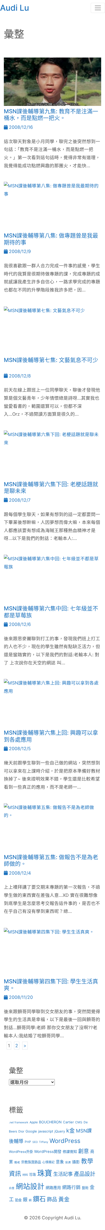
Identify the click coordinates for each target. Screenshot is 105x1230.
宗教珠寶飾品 (31, 1162)
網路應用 (53, 1187)
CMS (78, 1122)
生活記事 (63, 1174)
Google (31, 1131)
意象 (60, 1161)
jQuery (60, 1131)
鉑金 (18, 1200)
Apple (34, 1122)
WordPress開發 (47, 1151)
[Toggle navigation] (98, 8)
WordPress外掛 (21, 1152)
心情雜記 (48, 1162)
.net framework (18, 1122)
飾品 (52, 1199)
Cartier (68, 1122)
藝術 (85, 1188)
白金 (12, 1188)
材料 (25, 1175)
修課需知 (70, 1151)
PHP (28, 1142)
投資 (68, 1162)
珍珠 (32, 1174)
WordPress (64, 1140)
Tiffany (43, 1142)
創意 (83, 1151)
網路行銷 (71, 1187)
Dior (21, 1131)
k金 (70, 1130)
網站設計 (30, 1186)
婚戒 (17, 1162)
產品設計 (84, 1173)
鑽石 (39, 1199)
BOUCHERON (50, 1122)
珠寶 (44, 1173)
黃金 (64, 1199)
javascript (45, 1131)
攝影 (76, 1162)
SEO (35, 1142)
